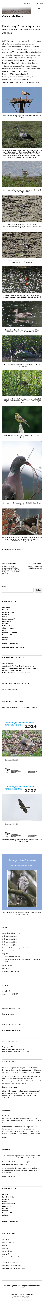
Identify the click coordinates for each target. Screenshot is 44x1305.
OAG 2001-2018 (38, 3)
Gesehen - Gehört (17, 549)
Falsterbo (5, 614)
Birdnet (5, 610)
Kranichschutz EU (8, 619)
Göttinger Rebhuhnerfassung (13, 647)
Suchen (4, 587)
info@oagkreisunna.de (10, 1087)
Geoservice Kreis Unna (10, 643)
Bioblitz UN (6, 608)
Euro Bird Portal (8, 612)
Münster (5, 624)
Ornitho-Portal (11, 1162)
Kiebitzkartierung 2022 (9, 936)
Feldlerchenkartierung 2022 (11, 933)
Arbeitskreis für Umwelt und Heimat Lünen (18, 666)
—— (3, 1260)
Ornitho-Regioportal (9, 633)
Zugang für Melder (9, 1047)
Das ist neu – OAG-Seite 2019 (11, 1266)
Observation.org (8, 628)
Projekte (5, 954)
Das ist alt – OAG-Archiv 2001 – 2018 (14, 1269)
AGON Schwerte (8, 664)
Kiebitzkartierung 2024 (12, 956)
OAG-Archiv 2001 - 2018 (11, 1031)
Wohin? (5, 639)
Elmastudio (27, 1300)
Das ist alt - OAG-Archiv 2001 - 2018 (15, 1051)
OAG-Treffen (6, 968)
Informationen (7, 1164)
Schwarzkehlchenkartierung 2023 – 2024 (15, 948)
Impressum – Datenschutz (11, 971)
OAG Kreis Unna (12, 16)
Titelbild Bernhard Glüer (9, 1263)
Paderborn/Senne (8, 635)
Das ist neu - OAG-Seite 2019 (13, 1049)
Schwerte (5, 637)
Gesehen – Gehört (8, 951)
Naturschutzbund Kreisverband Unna (16, 673)
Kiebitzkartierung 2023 (9, 939)
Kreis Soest (6, 621)
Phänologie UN (7, 965)
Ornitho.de (6, 1093)
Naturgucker (7, 626)
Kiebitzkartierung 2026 (9, 945)
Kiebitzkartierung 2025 (9, 942)
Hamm (4, 617)
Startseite (26, 3)
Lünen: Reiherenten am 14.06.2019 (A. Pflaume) (35, 566)
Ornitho (5, 630)
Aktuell (4, 991)
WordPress (27, 1298)
